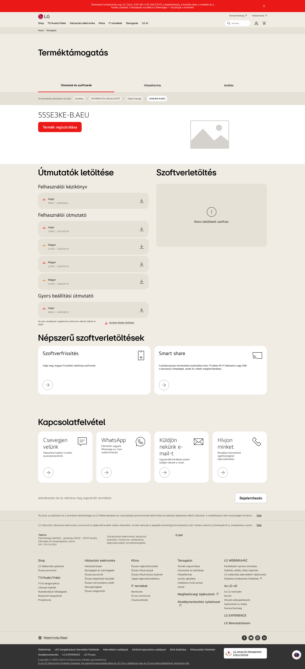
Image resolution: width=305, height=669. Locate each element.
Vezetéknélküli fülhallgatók (52, 591)
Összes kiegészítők (95, 591)
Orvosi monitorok (140, 595)
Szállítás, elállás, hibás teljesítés (241, 570)
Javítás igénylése (187, 578)
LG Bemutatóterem (237, 623)
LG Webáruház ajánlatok (51, 566)
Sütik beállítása (178, 649)
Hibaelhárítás (185, 574)
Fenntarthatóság (236, 15)
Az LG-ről (230, 586)
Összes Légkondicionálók (144, 566)
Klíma (102, 23)
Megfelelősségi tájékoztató (196, 594)
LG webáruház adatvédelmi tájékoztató (245, 574)
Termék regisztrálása (189, 566)
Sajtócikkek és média (235, 604)
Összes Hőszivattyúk (142, 570)
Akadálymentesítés (48, 654)
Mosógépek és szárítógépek (100, 570)
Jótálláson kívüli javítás (190, 582)
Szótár (181, 586)
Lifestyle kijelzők (47, 587)
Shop (41, 23)
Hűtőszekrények (93, 566)
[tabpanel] (152, 247)
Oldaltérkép (44, 649)
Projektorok (44, 599)
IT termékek (115, 23)
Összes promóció (47, 570)
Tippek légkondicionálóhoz (145, 578)
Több (258, 515)
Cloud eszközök (139, 599)
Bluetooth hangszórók (50, 595)
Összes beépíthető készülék (99, 578)
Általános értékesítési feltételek (241, 578)
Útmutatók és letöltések (191, 570)
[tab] (76, 85)
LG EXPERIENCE (235, 615)
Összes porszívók (94, 574)
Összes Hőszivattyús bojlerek (147, 574)
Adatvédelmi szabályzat (115, 649)
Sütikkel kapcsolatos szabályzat (149, 649)
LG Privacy (89, 654)
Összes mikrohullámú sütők (99, 582)
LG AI (145, 23)
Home (41, 30)
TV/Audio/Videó (57, 23)
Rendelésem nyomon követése (240, 566)
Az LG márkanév (233, 591)
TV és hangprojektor (49, 583)
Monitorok (137, 591)
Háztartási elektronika (82, 23)
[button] (237, 23)
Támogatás (132, 23)
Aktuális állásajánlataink (237, 599)
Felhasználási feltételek (202, 649)
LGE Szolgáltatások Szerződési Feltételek (76, 649)
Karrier (228, 595)
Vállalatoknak (258, 15)
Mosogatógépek (93, 586)
